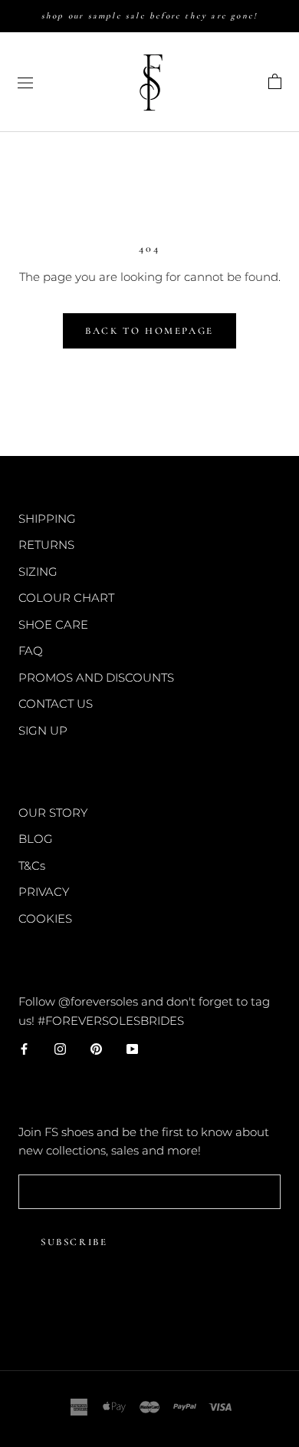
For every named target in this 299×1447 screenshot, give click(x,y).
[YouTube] (132, 1048)
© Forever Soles (149, 1319)
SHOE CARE (53, 624)
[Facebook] (24, 1048)
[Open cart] (274, 82)
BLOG (35, 838)
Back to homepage (149, 331)
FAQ (30, 650)
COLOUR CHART (66, 597)
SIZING (38, 571)
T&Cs (31, 865)
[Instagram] (60, 1048)
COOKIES (45, 918)
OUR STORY (52, 812)
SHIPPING (47, 518)
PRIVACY (43, 891)
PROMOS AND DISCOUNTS (96, 677)
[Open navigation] (25, 82)
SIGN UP (42, 730)
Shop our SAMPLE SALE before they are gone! (149, 16)
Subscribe (74, 1242)
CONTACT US (55, 703)
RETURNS (46, 544)
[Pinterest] (96, 1048)
